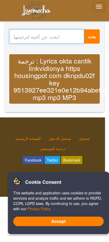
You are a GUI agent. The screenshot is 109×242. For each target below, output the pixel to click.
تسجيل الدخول (60, 138)
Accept (58, 221)
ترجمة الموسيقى (52, 148)
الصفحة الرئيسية (28, 138)
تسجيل (84, 138)
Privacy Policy (39, 208)
